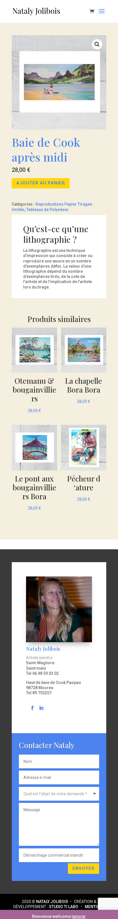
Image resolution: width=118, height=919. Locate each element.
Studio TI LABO (63, 906)
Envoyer (83, 868)
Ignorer (79, 916)
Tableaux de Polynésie (47, 209)
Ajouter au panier (40, 183)
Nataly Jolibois (52, 901)
